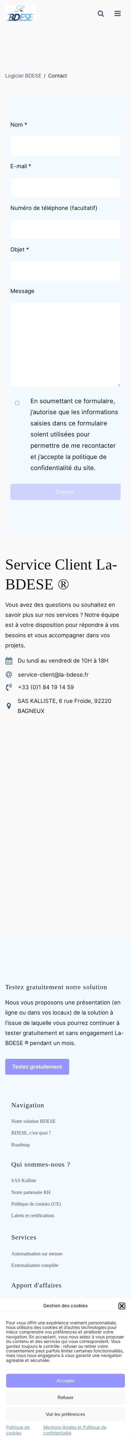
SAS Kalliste (23, 1180)
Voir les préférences (65, 1414)
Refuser (65, 1397)
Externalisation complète (34, 1265)
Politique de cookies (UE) (36, 1204)
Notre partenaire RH (31, 1192)
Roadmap (20, 1144)
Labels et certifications (32, 1215)
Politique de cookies (18, 1429)
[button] (122, 1306)
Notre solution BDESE (33, 1121)
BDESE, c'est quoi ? (31, 1132)
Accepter (66, 1380)
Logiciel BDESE (23, 76)
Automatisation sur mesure (36, 1253)
